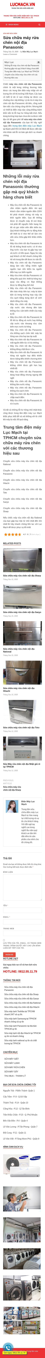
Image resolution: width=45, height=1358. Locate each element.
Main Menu (13, 25)
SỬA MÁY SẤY (11, 1072)
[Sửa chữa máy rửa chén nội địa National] (22, 646)
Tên (5, 906)
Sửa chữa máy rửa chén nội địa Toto (21, 727)
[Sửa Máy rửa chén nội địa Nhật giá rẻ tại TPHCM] (22, 761)
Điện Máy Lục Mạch (30, 52)
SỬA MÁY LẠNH (12, 1063)
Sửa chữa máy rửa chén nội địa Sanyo (22, 612)
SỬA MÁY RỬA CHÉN (10, 33)
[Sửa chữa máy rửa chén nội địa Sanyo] (22, 609)
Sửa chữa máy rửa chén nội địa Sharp (22, 575)
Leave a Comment (10, 54)
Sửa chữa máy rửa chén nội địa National (22, 1003)
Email (6, 917)
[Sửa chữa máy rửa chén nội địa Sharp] (22, 573)
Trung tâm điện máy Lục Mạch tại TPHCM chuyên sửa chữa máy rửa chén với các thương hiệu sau (21, 74)
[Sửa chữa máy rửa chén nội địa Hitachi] (22, 685)
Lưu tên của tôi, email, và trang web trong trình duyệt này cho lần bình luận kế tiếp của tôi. (22, 945)
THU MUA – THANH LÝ (15, 1076)
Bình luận (8, 872)
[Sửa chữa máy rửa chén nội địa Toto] (22, 725)
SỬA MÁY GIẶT (11, 1059)
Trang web (8, 929)
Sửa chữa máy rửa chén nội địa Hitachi (21, 1007)
